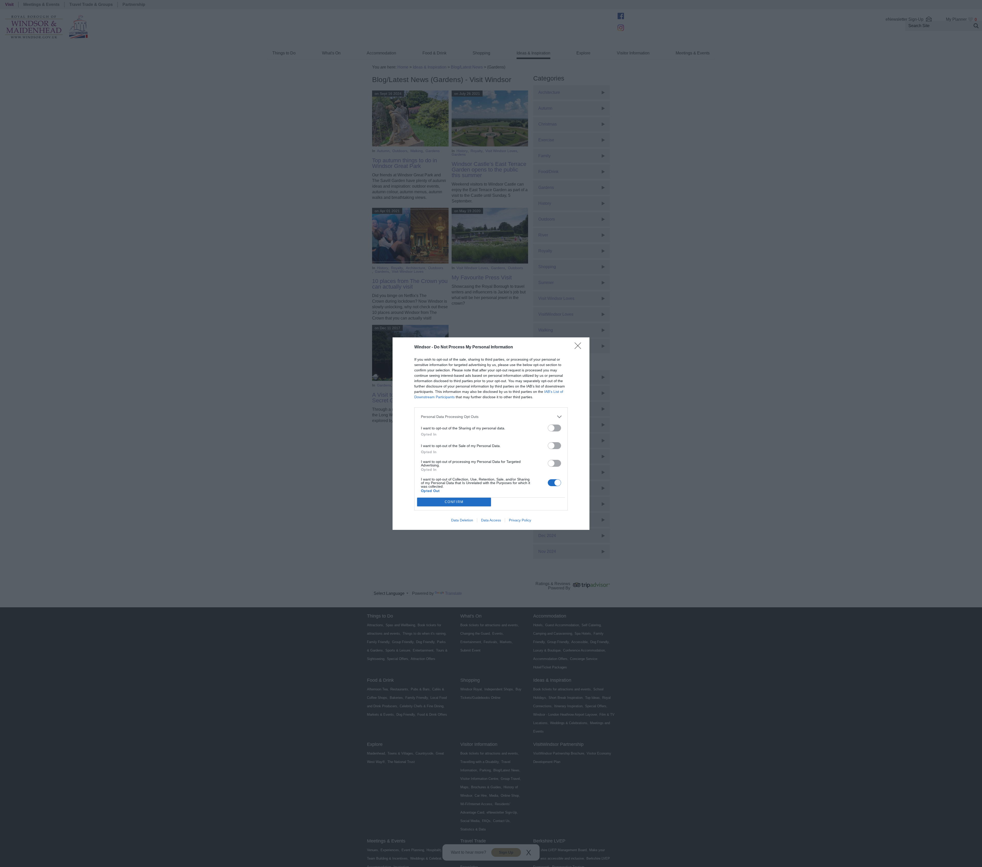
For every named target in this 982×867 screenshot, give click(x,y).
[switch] (554, 428)
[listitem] (491, 416)
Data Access (491, 520)
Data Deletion (462, 520)
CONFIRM (454, 502)
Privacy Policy (520, 520)
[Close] (579, 347)
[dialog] (491, 433)
